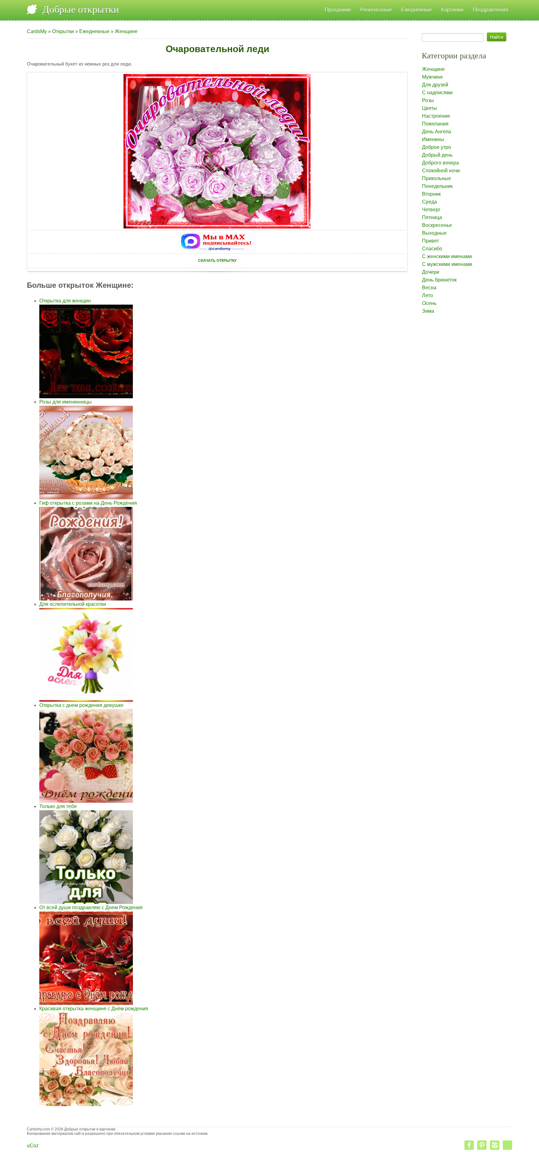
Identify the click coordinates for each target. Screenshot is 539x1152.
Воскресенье (437, 225)
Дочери (430, 272)
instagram (494, 1145)
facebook (469, 1145)
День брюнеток (439, 279)
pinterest (482, 1145)
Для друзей (435, 84)
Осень (429, 303)
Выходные (434, 233)
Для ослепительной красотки (72, 604)
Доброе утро (436, 147)
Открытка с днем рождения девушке (81, 705)
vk (507, 1145)
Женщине (126, 31)
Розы (428, 100)
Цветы (429, 108)
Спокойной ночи (441, 170)
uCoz (33, 1145)
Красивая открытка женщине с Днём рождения (93, 1008)
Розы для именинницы (65, 401)
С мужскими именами (447, 264)
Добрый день (437, 155)
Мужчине (432, 77)
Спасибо (432, 248)
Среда (429, 201)
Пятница (432, 217)
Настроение (436, 116)
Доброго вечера (440, 162)
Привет (430, 240)
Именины (433, 139)
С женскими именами (447, 256)
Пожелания (435, 123)
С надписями (437, 92)
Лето (427, 295)
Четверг (431, 209)
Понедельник (437, 186)
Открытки (63, 31)
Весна (429, 287)
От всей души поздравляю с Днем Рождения (91, 907)
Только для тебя (58, 806)
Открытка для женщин (65, 300)
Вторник (431, 194)
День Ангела (436, 131)
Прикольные (436, 178)
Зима (428, 311)
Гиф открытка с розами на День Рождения (88, 503)
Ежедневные (94, 31)
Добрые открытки (80, 9)
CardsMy (37, 31)
